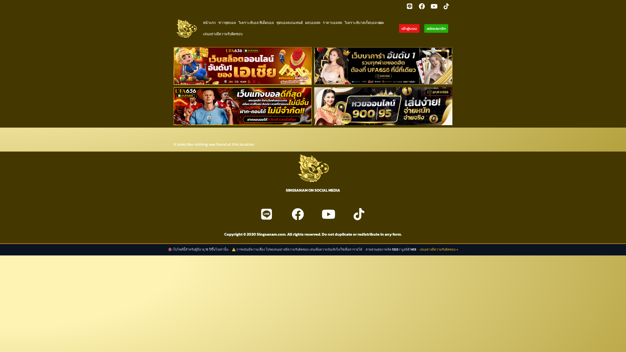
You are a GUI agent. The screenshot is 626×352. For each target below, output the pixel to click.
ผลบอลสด (312, 22)
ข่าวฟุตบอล (227, 22)
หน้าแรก (209, 22)
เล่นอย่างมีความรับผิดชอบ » (439, 249)
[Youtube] (434, 6)
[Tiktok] (446, 6)
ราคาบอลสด (332, 22)
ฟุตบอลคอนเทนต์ (289, 22)
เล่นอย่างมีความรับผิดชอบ (223, 34)
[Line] (409, 6)
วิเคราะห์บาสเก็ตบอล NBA (364, 22)
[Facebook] (422, 6)
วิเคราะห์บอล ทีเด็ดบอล (256, 22)
